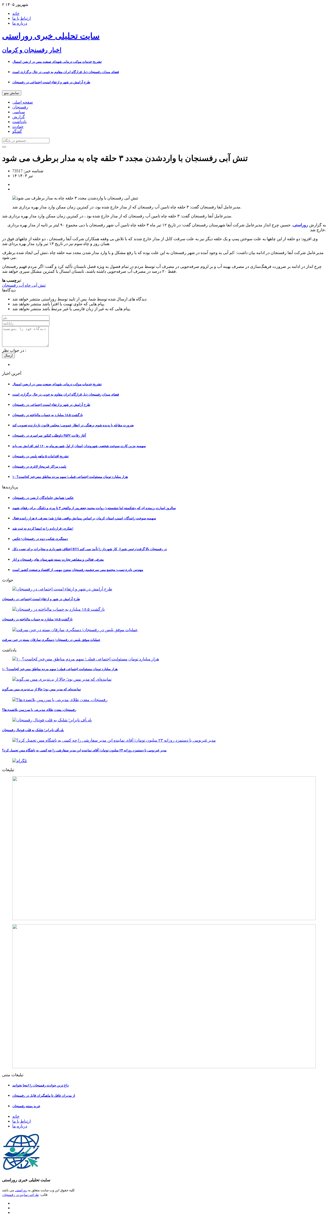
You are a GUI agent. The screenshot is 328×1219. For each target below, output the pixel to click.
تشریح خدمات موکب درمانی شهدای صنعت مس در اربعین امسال (57, 62)
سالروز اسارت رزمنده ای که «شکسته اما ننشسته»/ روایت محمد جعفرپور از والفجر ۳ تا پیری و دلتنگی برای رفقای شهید (94, 508)
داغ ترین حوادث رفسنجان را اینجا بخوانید (40, 1085)
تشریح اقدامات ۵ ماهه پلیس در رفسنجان (40, 456)
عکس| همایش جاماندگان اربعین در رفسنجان (43, 498)
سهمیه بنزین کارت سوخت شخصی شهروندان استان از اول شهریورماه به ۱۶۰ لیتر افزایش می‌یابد (79, 446)
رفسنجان (20, 107)
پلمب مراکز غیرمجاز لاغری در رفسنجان (39, 466)
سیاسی (18, 112)
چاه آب (24, 285)
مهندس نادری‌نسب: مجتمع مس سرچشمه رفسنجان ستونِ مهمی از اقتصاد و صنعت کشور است (77, 570)
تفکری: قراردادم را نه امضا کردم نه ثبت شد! (42, 528)
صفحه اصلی (22, 102)
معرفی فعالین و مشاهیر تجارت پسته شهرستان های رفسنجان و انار (58, 559)
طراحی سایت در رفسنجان (20, 1195)
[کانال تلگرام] (164, 760)
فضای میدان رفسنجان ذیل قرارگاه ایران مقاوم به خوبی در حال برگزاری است (65, 72)
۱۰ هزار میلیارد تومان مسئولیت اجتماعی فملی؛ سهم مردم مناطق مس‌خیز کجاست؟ (70, 477)
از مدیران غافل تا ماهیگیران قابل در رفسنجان (43, 1095)
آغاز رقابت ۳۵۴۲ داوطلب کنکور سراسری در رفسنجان (49, 435)
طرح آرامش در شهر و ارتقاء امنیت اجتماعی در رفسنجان (51, 82)
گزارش (18, 117)
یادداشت (19, 121)
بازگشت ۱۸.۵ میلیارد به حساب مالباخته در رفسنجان (47, 415)
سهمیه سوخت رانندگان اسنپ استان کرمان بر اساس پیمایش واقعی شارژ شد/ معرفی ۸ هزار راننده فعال (84, 518)
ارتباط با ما (21, 18)
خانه (15, 13)
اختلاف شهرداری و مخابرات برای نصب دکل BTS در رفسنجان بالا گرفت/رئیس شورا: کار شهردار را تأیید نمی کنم (89, 549)
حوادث (18, 126)
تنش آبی (38, 285)
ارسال (8, 355)
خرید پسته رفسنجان (26, 1106)
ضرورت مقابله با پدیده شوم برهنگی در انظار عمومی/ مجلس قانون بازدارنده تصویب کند (73, 425)
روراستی (21, 1190)
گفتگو (17, 131)
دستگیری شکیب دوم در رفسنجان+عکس (40, 539)
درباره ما (19, 23)
